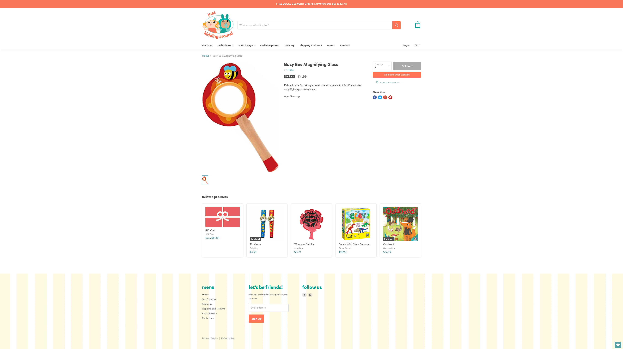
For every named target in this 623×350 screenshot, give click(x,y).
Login (406, 45)
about (331, 45)
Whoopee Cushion (304, 244)
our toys (207, 45)
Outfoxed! (389, 244)
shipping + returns (311, 45)
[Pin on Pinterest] (390, 97)
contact (345, 45)
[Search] (396, 25)
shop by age (245, 45)
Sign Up (256, 318)
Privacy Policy (209, 313)
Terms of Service (210, 338)
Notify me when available (396, 74)
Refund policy (227, 338)
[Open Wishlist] (618, 345)
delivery (289, 45)
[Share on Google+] (385, 97)
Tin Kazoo (255, 244)
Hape (290, 70)
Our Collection (209, 299)
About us (207, 304)
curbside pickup (269, 45)
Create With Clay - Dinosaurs (355, 244)
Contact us (208, 318)
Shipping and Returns (213, 308)
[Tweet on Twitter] (380, 97)
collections (225, 45)
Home (205, 55)
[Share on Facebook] (375, 97)
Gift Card (210, 230)
